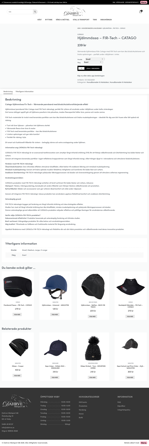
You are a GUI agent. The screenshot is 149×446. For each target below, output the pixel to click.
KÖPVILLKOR (120, 2)
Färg (79, 62)
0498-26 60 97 (7, 424)
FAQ (114, 2)
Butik (81, 417)
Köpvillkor (121, 406)
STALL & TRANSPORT (81, 19)
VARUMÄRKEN (106, 19)
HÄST (39, 19)
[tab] (8, 91)
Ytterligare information (24, 91)
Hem (78, 28)
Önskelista (83, 406)
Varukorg (82, 409)
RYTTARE (48, 19)
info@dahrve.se (8, 427)
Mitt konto (83, 402)
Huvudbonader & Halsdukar (91, 28)
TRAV (95, 19)
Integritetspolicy (123, 409)
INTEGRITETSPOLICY (132, 2)
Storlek (80, 59)
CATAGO (80, 34)
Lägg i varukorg (93, 68)
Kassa (81, 413)
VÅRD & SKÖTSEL (62, 19)
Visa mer (17, 314)
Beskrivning (8, 91)
